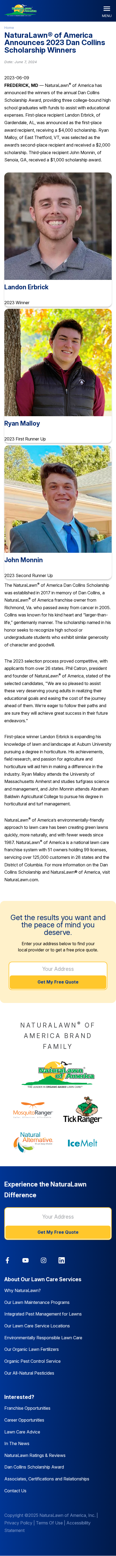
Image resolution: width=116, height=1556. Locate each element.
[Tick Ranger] (82, 1110)
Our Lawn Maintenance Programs (37, 1302)
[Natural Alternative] (33, 1142)
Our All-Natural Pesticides (29, 1373)
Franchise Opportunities (27, 1408)
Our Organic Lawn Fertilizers (31, 1349)
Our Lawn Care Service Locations (37, 1325)
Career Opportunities (24, 1420)
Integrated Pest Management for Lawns (43, 1314)
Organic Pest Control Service (32, 1361)
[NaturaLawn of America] (58, 1074)
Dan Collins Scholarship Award (34, 1467)
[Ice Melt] (82, 1143)
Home (9, 27)
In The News (16, 1443)
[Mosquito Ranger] (33, 1110)
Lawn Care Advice (22, 1432)
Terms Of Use (49, 1523)
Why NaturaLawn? (22, 1290)
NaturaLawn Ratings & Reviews (35, 1455)
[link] (7, 1260)
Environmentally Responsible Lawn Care (43, 1337)
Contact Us (15, 1490)
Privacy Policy (18, 1523)
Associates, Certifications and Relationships (46, 1479)
